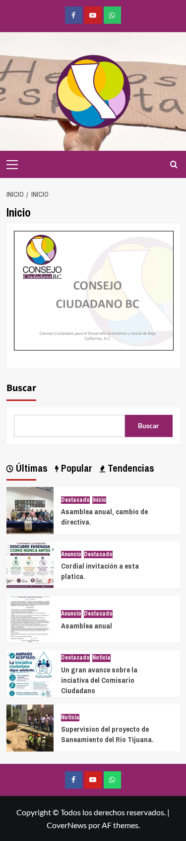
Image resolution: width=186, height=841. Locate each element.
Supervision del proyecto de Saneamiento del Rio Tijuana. (107, 734)
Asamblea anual (86, 625)
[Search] (174, 164)
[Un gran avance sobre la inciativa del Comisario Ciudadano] (30, 672)
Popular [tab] (75, 468)
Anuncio (71, 554)
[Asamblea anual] (30, 618)
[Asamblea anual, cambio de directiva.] (30, 509)
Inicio (99, 500)
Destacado (75, 500)
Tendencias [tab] (129, 468)
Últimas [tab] (30, 468)
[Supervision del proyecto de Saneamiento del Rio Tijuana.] (30, 727)
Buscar (21, 388)
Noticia (101, 658)
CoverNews (67, 825)
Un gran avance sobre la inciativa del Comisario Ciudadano (99, 680)
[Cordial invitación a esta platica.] (30, 564)
